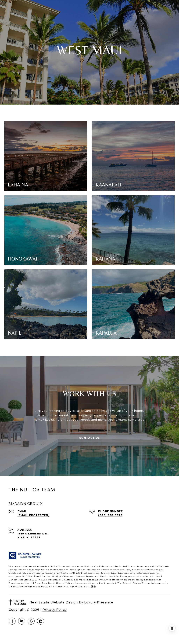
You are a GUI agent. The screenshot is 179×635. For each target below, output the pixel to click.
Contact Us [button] (89, 437)
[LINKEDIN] (21, 621)
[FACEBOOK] (12, 621)
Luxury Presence (98, 602)
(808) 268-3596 (110, 515)
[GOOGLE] (31, 621)
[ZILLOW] (40, 621)
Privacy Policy (54, 610)
